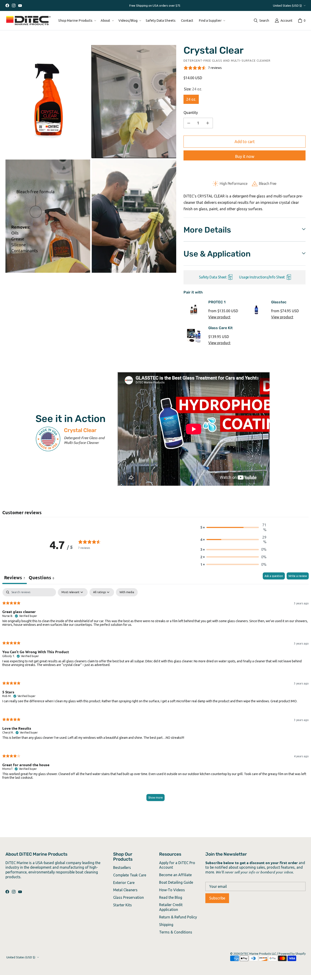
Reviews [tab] (14, 577)
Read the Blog (170, 897)
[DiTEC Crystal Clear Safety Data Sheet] (229, 277)
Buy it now (244, 156)
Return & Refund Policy (178, 917)
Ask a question (274, 575)
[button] (77, 21)
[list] (90, 159)
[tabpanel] (155, 697)
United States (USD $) (287, 5)
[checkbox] (127, 592)
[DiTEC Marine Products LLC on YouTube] (20, 5)
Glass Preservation (128, 897)
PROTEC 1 (216, 302)
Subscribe (217, 898)
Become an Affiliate (175, 875)
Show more (155, 797)
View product (219, 317)
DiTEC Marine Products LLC (258, 953)
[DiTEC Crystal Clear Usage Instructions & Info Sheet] (288, 277)
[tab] (41, 578)
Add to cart (245, 141)
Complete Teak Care (129, 875)
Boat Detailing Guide (176, 882)
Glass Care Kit (220, 328)
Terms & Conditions (175, 932)
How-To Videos (172, 890)
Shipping (166, 925)
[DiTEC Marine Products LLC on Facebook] (7, 5)
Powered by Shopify (292, 953)
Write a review (297, 575)
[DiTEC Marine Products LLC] (28, 21)
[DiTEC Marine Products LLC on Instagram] (13, 5)
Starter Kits (122, 905)
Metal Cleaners (125, 890)
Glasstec (278, 302)
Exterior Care (124, 883)
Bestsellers (122, 867)
